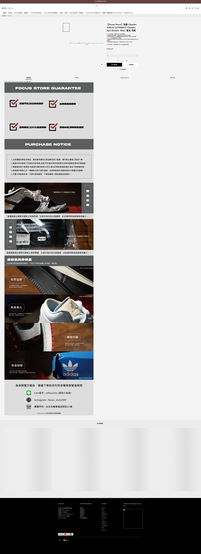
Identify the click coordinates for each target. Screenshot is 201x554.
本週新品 (5, 12)
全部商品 (4, 15)
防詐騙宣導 (82, 512)
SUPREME (103, 521)
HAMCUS (103, 516)
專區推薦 (26, 12)
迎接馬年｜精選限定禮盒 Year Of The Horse (112, 12)
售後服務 (81, 516)
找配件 (66, 12)
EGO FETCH (104, 517)
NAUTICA (103, 529)
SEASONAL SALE (128, 12)
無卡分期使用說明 (83, 517)
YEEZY (103, 519)
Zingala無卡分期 (73, 12)
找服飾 (61, 12)
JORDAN (103, 508)
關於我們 (81, 508)
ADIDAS (103, 512)
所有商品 (10, 12)
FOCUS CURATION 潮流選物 (50, 12)
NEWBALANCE (104, 514)
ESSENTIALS (104, 523)
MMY (103, 527)
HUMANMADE (104, 525)
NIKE (103, 510)
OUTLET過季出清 (18, 12)
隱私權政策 (82, 514)
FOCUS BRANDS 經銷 (36, 12)
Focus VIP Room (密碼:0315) (93, 12)
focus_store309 (63, 517)
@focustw (64, 516)
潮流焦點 (81, 12)
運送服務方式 (82, 510)
